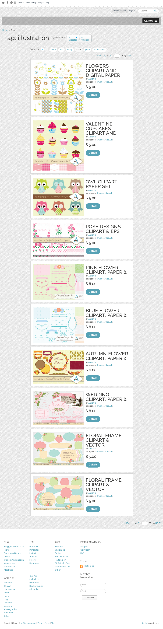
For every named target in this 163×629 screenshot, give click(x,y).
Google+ (15, 2)
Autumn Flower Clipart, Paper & (107, 356)
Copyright (85, 550)
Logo (6, 599)
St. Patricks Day (62, 563)
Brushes (8, 582)
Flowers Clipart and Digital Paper (103, 70)
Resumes (34, 563)
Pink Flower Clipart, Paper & (106, 270)
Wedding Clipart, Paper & (106, 397)
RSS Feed (89, 566)
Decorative (9, 589)
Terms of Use (43, 623)
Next (130, 56)
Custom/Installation (14, 560)
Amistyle (92, 79)
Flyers (32, 560)
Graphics (100, 82)
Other (7, 556)
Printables (34, 550)
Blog (53, 623)
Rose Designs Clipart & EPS (103, 229)
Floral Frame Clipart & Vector (104, 440)
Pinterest (11, 2)
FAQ (82, 553)
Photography (10, 609)
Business (33, 546)
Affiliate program (28, 623)
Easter (58, 553)
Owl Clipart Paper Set (101, 184)
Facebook (7, 2)
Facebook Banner (13, 553)
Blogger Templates (14, 546)
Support (84, 546)
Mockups (8, 570)
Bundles (59, 546)
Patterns (8, 602)
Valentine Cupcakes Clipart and (101, 128)
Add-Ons (8, 613)
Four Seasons (61, 556)
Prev (99, 56)
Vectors (8, 606)
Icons (6, 550)
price (87, 50)
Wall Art (33, 556)
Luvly (144, 623)
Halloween (60, 560)
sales (78, 50)
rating (69, 50)
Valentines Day (62, 566)
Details (93, 94)
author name (99, 50)
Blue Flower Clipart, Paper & (106, 313)
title (61, 50)
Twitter (3, 2)
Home (5, 30)
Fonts (6, 592)
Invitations (34, 553)
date (53, 50)
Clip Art (108, 82)
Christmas (60, 550)
